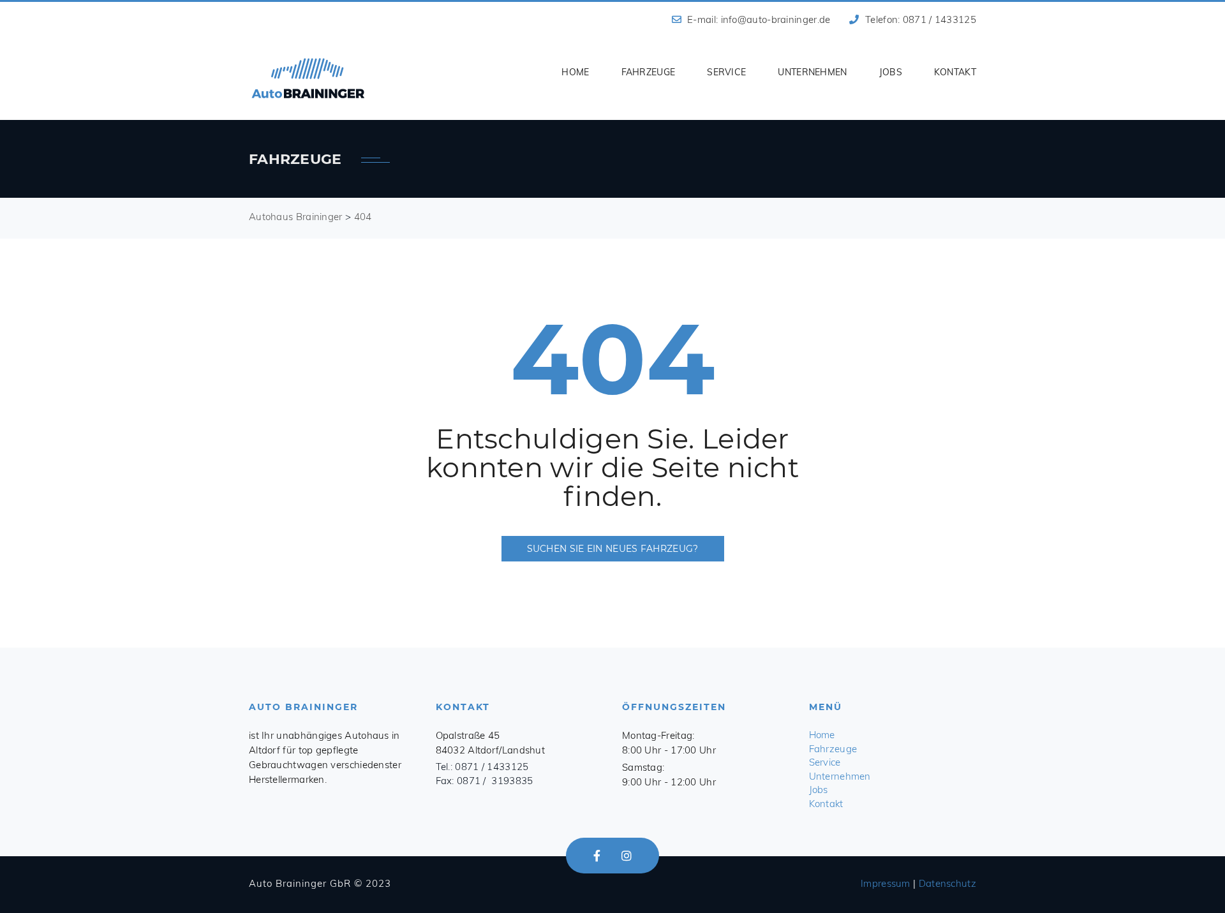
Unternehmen (812, 72)
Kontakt (955, 72)
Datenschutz (947, 883)
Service (726, 72)
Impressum (885, 883)
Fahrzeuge (648, 72)
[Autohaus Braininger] (308, 78)
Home (575, 72)
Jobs (890, 72)
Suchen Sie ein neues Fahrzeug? (613, 548)
